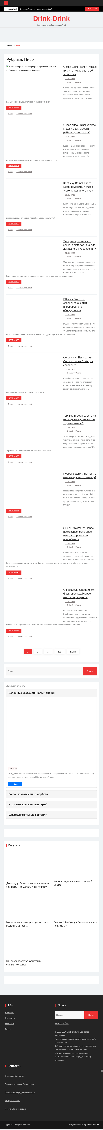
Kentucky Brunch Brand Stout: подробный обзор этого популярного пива (78, 187)
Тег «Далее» (15, 784)
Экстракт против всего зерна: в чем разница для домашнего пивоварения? (79, 245)
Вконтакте (9, 1023)
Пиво (10, 113)
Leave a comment (24, 113)
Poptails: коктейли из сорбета (28, 794)
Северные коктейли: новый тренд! (31, 692)
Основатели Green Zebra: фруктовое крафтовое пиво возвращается (79, 593)
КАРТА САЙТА (62, 1024)
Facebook (9, 1012)
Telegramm (10, 1018)
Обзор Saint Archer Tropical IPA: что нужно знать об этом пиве (80, 70)
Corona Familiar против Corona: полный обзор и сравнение (78, 361)
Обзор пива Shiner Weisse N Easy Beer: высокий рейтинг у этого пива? (79, 128)
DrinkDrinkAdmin (74, 82)
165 (59, 652)
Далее (73, 652)
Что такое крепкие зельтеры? (28, 804)
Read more (14, 108)
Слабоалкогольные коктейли (27, 814)
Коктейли (13, 769)
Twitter (8, 1029)
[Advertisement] (51, 1100)
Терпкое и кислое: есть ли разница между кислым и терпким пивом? (79, 419)
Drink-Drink (51, 18)
